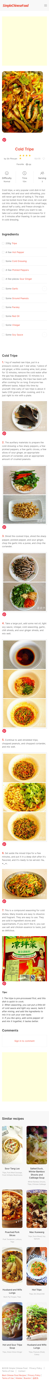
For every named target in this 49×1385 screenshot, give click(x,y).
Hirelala (19, 1378)
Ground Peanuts (20, 298)
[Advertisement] (24, 41)
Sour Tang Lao (12, 1168)
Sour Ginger (26, 278)
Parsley (16, 307)
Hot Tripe (37, 1289)
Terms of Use (8, 1371)
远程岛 (35, 1378)
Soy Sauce (17, 334)
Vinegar (16, 325)
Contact (21, 1371)
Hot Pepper (18, 252)
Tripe (14, 243)
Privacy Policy (35, 1368)
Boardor (27, 1378)
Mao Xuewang (36, 1232)
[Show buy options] (44, 288)
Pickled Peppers (20, 270)
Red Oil (15, 316)
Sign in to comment (24, 1041)
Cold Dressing (19, 261)
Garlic (15, 288)
